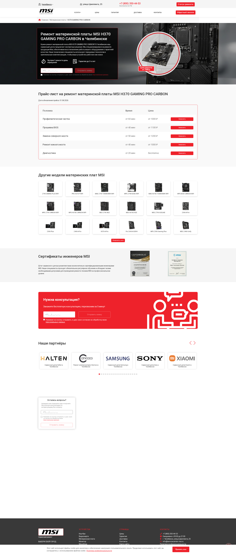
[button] (190, 343)
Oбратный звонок (185, 12)
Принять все (180, 549)
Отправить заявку (84, 71)
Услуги (77, 12)
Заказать (182, 119)
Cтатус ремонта (185, 4)
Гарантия (115, 12)
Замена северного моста (55, 136)
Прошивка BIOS (50, 127)
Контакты (158, 12)
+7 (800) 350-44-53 (129, 3)
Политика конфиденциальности (99, 551)
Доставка (138, 12)
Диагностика (49, 153)
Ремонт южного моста (54, 144)
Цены (97, 12)
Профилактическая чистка (56, 119)
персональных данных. (100, 75)
